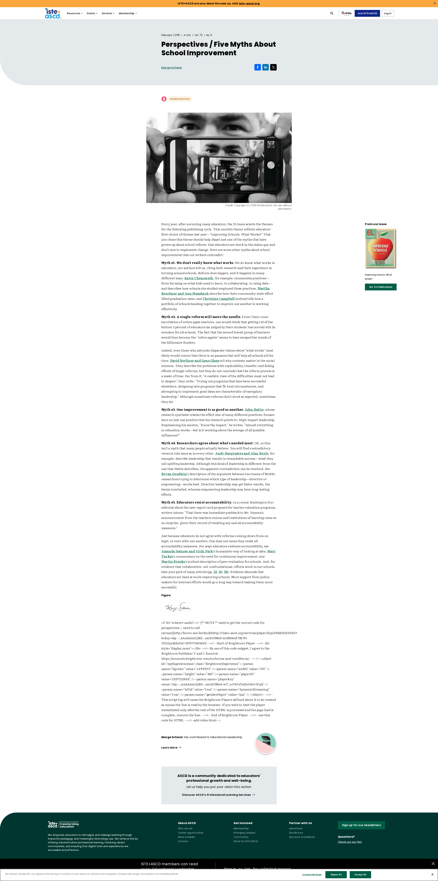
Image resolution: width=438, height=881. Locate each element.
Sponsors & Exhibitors (302, 837)
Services (107, 13)
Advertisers (296, 828)
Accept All (360, 874)
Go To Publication (380, 287)
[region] (219, 875)
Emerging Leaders (244, 832)
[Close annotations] (433, 863)
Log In (387, 13)
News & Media (186, 837)
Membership (126, 13)
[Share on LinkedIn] (265, 67)
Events (91, 13)
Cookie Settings (311, 874)
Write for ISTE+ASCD (246, 841)
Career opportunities (190, 832)
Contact (183, 841)
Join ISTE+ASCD (367, 13)
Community (241, 837)
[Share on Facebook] (257, 67)
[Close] (432, 874)
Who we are (185, 828)
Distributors (296, 832)
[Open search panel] (332, 13)
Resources (73, 13)
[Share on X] (273, 67)
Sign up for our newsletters (361, 825)
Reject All (336, 874)
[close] (434, 3)
